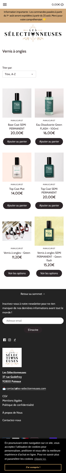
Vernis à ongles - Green (17, 250)
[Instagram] (9, 340)
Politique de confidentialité (18, 404)
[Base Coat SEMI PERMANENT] (16, 103)
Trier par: (7, 67)
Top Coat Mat (17, 186)
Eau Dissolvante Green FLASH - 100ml (49, 124)
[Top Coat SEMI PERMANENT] (49, 167)
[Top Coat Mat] (16, 167)
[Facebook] (4, 340)
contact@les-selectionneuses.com (26, 388)
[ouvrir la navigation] (4, 4)
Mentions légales (12, 400)
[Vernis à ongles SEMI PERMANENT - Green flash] (49, 231)
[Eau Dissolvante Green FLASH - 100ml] (49, 103)
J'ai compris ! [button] (33, 467)
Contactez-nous (11, 420)
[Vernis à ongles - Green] (16, 231)
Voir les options (17, 273)
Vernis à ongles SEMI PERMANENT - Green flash (49, 254)
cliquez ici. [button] (40, 459)
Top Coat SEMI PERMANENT (49, 188)
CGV (4, 396)
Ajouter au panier (17, 141)
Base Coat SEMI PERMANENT (17, 124)
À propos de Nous (12, 412)
